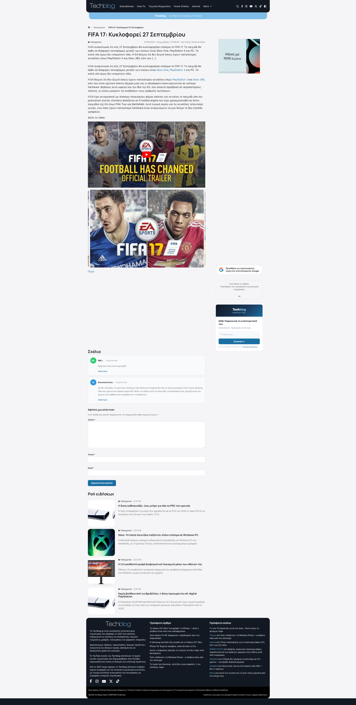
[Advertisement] (146, 310)
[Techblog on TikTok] (260, 6)
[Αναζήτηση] (237, 6)
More (206, 6)
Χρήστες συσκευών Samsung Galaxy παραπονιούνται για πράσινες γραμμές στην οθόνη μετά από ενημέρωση (236, 652)
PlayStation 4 (177, 69)
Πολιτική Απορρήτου (250, 347)
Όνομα (91, 454)
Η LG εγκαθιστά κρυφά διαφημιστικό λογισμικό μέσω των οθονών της (160, 564)
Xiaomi (198, 16)
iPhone (175, 16)
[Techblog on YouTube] (251, 6)
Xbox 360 (199, 79)
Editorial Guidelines (220, 690)
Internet (196, 6)
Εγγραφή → (239, 341)
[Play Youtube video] (146, 155)
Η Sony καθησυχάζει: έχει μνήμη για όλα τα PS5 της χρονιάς (154, 505)
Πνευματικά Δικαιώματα (185, 690)
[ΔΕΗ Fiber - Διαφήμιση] (239, 56)
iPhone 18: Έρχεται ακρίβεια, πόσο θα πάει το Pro (173, 646)
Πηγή (91, 271)
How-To (141, 6)
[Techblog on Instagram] (246, 6)
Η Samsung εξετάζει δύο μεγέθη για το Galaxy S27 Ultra (176, 642)
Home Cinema (181, 6)
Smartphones (127, 6)
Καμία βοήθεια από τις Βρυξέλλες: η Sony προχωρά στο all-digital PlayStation (157, 595)
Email (91, 468)
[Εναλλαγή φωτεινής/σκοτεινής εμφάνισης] (265, 6)
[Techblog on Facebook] (242, 6)
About (105, 695)
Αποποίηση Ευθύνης (204, 690)
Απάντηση (102, 371)
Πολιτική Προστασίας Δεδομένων (113, 690)
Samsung (187, 16)
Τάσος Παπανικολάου (195, 42)
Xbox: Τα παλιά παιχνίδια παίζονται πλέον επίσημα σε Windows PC (158, 535)
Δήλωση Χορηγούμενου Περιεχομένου (158, 690)
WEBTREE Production (117, 695)
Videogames (95, 42)
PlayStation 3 (180, 79)
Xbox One (162, 69)
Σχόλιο (92, 420)
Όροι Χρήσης (93, 690)
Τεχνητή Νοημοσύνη (159, 6)
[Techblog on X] (256, 6)
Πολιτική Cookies (135, 690)
